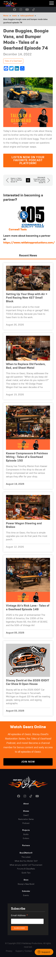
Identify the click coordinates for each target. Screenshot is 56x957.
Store (26, 880)
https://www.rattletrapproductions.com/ (29, 242)
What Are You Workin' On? (26, 861)
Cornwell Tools (18, 229)
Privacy (9, 951)
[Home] (13, 3)
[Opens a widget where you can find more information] (44, 952)
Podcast (25, 823)
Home (5, 16)
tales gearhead (27, 16)
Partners (26, 845)
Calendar (26, 891)
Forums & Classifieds (26, 869)
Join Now (28, 761)
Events (26, 895)
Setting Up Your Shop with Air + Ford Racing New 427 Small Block (26, 298)
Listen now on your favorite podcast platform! (28, 160)
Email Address (19, 916)
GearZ (26, 815)
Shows (26, 811)
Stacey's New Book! (26, 884)
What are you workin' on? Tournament (26, 865)
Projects (26, 830)
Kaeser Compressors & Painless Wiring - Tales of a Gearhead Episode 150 (27, 457)
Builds (26, 834)
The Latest (26, 857)
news (14, 16)
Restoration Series (26, 819)
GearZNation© (26, 853)
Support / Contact (23, 951)
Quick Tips (26, 873)
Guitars (26, 838)
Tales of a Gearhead (13, 61)
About (26, 804)
